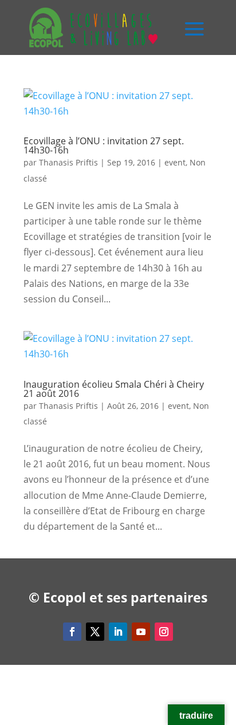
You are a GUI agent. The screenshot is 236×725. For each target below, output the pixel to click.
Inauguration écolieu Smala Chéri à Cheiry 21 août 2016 (113, 389)
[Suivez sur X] (95, 631)
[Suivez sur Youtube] (141, 631)
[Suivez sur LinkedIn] (118, 631)
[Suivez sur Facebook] (72, 631)
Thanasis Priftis (68, 162)
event (175, 162)
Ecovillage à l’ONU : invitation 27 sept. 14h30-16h (103, 145)
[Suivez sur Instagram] (164, 631)
